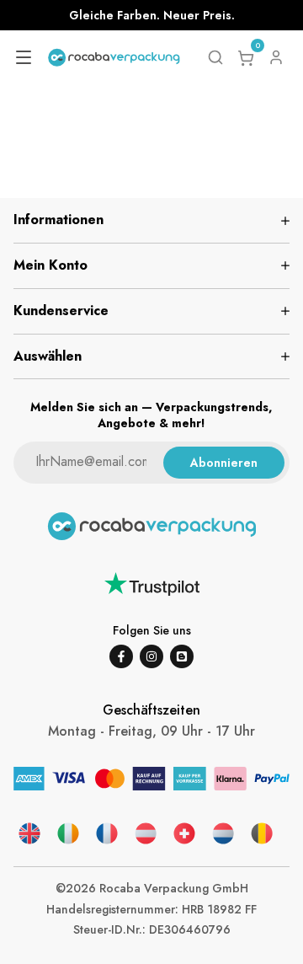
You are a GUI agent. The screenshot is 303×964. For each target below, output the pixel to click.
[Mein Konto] (276, 57)
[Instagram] (151, 656)
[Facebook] (121, 656)
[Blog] (182, 656)
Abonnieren (224, 462)
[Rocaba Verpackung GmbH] (113, 57)
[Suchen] (215, 57)
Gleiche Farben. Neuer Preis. (152, 15)
